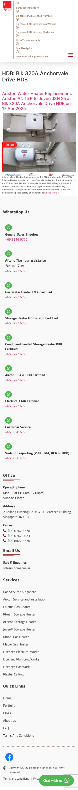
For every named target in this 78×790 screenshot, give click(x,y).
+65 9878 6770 (16, 431)
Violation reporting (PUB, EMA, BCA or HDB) (37, 453)
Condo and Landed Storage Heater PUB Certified (33, 346)
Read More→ (52, 192)
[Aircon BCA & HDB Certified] (8, 368)
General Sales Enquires (21, 234)
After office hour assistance (25, 260)
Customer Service (18, 426)
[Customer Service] (8, 420)
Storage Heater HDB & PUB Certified (31, 318)
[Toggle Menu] (68, 57)
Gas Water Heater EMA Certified (28, 292)
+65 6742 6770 (16, 270)
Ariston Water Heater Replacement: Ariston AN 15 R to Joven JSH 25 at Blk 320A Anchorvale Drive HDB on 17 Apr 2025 (37, 101)
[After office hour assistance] (8, 253)
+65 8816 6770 (16, 239)
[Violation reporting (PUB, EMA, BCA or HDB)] (8, 446)
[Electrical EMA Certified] (8, 394)
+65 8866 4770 (16, 458)
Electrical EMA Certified (22, 400)
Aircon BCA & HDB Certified (25, 374)
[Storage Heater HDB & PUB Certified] (8, 311)
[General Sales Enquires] (8, 227)
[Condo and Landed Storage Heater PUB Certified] (8, 337)
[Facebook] (9, 757)
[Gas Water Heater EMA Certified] (8, 285)
